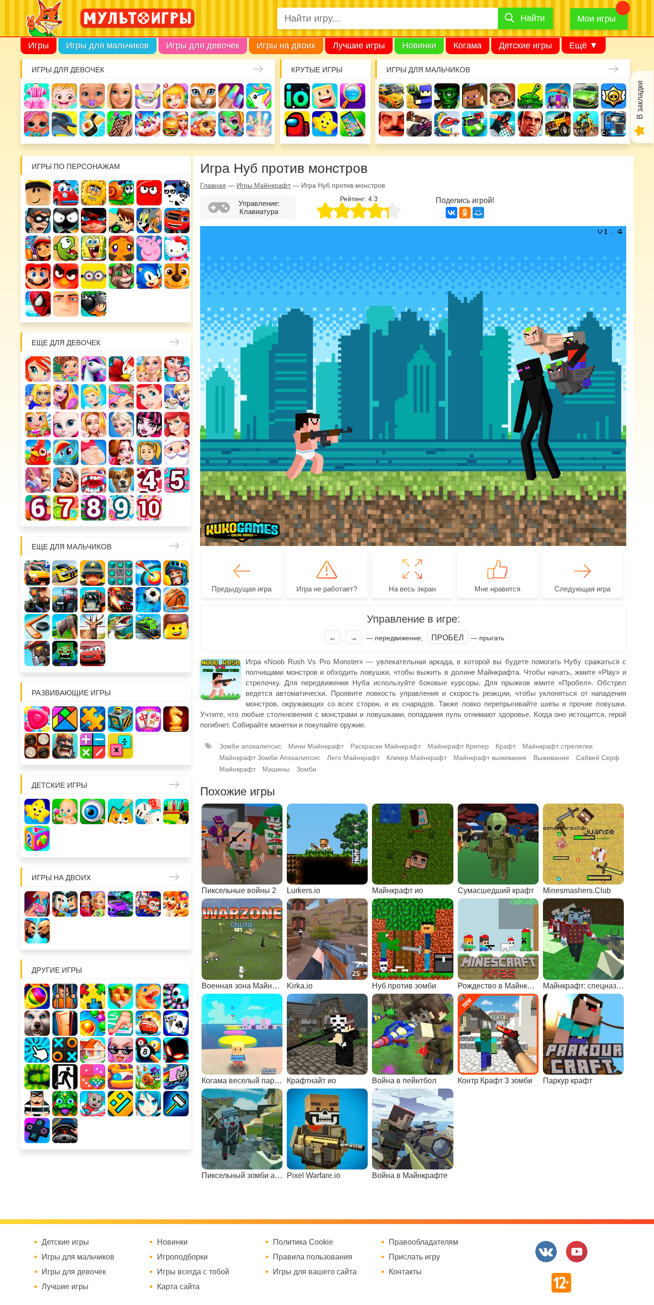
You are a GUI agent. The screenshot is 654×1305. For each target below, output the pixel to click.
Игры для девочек (202, 45)
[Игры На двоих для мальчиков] (65, 904)
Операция (258, 123)
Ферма (38, 452)
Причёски (66, 396)
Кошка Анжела (66, 424)
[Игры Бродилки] (148, 1076)
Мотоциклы (585, 123)
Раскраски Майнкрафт (385, 746)
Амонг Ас (297, 123)
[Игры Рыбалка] (120, 626)
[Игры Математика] (92, 746)
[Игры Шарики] (92, 1023)
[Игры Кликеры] (37, 1050)
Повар (66, 480)
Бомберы (93, 304)
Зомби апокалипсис (250, 746)
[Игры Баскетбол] (176, 600)
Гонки (391, 96)
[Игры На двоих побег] (148, 904)
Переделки (38, 480)
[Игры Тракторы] (65, 600)
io (297, 96)
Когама (467, 45)
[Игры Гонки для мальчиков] (65, 573)
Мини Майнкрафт (316, 746)
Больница (38, 396)
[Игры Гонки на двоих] (120, 904)
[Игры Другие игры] (37, 1130)
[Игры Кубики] (148, 811)
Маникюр (231, 96)
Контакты (405, 1272)
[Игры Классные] (120, 1050)
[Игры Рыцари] (176, 573)
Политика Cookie (303, 1242)
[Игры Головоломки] (120, 719)
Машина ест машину (447, 123)
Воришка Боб (38, 220)
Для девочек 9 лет (121, 508)
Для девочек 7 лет (66, 508)
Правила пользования (312, 1257)
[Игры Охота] (92, 626)
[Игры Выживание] (65, 626)
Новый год (177, 452)
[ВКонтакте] (451, 212)
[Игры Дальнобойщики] (92, 600)
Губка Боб (93, 248)
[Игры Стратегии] (65, 746)
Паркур (502, 123)
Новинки (419, 45)
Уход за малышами (92, 96)
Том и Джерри (149, 220)
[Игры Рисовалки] (120, 811)
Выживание (551, 757)
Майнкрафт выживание (490, 757)
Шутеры (419, 123)
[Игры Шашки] (37, 746)
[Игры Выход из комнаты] (65, 1076)
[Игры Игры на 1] (120, 1023)
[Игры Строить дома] (92, 1050)
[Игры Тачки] (92, 653)
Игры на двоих (286, 45)
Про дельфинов (64, 123)
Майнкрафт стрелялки (557, 746)
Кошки (203, 96)
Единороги (258, 96)
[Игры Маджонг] (148, 719)
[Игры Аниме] (148, 1103)
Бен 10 (121, 220)
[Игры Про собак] (37, 1023)
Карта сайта (178, 1287)
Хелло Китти (177, 248)
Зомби (447, 96)
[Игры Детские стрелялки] (176, 811)
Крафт (506, 746)
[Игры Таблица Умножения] (120, 746)
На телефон (352, 123)
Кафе (177, 396)
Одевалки (36, 96)
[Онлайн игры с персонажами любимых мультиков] (137, 18)
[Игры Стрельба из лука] (148, 573)
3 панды (177, 192)
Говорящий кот (121, 276)
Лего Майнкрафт (353, 757)
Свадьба (93, 424)
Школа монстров (149, 424)
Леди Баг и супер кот (93, 220)
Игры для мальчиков (107, 45)
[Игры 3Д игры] (120, 996)
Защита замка (558, 96)
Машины (585, 96)
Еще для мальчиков (72, 547)
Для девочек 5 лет (177, 480)
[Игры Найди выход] (65, 1023)
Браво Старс (613, 96)
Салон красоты (231, 123)
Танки (530, 96)
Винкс (38, 369)
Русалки (177, 424)
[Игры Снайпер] (37, 600)
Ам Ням (66, 248)
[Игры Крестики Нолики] (65, 1050)
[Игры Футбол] (148, 600)
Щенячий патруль (177, 276)
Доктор (175, 96)
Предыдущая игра (241, 589)
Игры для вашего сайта (315, 1272)
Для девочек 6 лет (38, 508)
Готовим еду (175, 123)
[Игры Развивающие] (37, 838)
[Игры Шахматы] (176, 719)
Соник (149, 276)
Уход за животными (203, 123)
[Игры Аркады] (176, 1076)
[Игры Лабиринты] (120, 1076)
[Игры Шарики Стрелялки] (37, 996)
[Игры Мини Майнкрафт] (176, 1103)
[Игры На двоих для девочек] (92, 904)
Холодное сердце (121, 424)
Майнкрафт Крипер (458, 746)
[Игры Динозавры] (148, 996)
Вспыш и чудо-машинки (177, 220)
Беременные (93, 452)
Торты (147, 123)
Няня (149, 369)
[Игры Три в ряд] (37, 719)
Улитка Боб (121, 192)
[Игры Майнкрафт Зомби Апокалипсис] (65, 653)
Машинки (474, 123)
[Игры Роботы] (37, 653)
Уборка (147, 96)
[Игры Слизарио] (176, 996)
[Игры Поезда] (148, 626)
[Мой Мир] (478, 212)
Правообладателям (423, 1242)
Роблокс (38, 192)
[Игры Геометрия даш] (120, 1103)
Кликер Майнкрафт (416, 757)
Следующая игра (582, 589)
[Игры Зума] (65, 1103)
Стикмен (66, 220)
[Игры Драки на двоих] (37, 930)
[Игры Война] (92, 573)
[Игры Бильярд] (148, 1050)
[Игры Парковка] (37, 573)
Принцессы (93, 396)
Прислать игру (414, 1257)
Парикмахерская (121, 396)
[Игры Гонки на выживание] (120, 600)
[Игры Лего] (176, 626)
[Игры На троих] (92, 996)
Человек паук (38, 304)
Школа (66, 369)
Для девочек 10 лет (149, 508)
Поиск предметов (352, 96)
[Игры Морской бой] (148, 1023)
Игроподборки (182, 1257)
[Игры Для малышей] (65, 811)
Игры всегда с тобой (193, 1272)
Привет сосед (391, 123)
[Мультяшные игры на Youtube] (576, 1251)
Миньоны (93, 276)
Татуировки (120, 123)
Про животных (121, 480)
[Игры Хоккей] (37, 626)
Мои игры (596, 18)
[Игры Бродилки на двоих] (176, 904)
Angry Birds (66, 276)
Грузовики (613, 123)
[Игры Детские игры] (37, 811)
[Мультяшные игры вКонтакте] (546, 1251)
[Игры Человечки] (176, 1050)
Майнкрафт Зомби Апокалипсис (269, 757)
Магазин (38, 424)
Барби (120, 96)
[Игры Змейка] (37, 1076)
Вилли (66, 192)
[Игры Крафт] (120, 573)
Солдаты (502, 96)
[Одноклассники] (465, 212)
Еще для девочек (66, 343)
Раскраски (121, 369)
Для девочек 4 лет (149, 480)
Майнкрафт (474, 96)
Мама (177, 369)
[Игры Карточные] (176, 1023)
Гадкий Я (66, 304)
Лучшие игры (359, 45)
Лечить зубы (93, 480)
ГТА (530, 123)
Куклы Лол (36, 123)
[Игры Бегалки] (92, 1103)
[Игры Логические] (65, 719)
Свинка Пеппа (149, 248)
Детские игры (525, 45)
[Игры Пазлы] (92, 719)
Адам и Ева (93, 192)
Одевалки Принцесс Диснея (121, 452)
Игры (38, 45)
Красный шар (149, 192)
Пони (66, 452)
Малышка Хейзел (64, 96)
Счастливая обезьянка (121, 248)
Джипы (558, 123)
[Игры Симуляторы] (65, 1130)
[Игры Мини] (92, 1076)
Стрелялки (419, 96)
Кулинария (92, 123)
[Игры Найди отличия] (92, 811)
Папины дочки (149, 452)
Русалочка (149, 396)
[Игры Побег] (65, 996)
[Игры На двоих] (37, 904)
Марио (38, 276)
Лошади (93, 369)
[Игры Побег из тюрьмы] (37, 1103)
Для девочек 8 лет (93, 508)
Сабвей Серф (38, 248)
